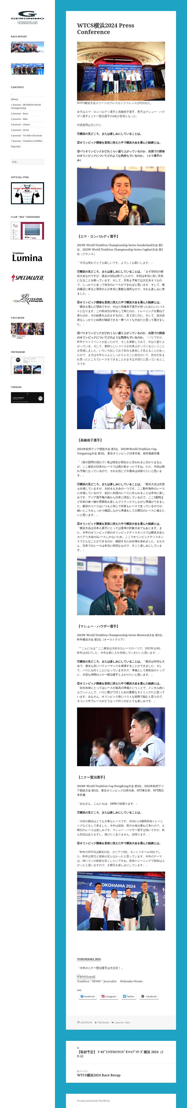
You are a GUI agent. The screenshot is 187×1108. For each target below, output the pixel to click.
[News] (14, 99)
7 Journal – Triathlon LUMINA (26, 141)
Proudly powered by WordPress (93, 1100)
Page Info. (16, 146)
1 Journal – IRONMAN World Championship (26, 106)
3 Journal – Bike (19, 119)
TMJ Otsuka (103, 1022)
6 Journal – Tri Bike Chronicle (26, 135)
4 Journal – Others (20, 124)
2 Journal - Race (122, 1022)
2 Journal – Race (19, 113)
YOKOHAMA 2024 (89, 959)
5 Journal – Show (20, 130)
